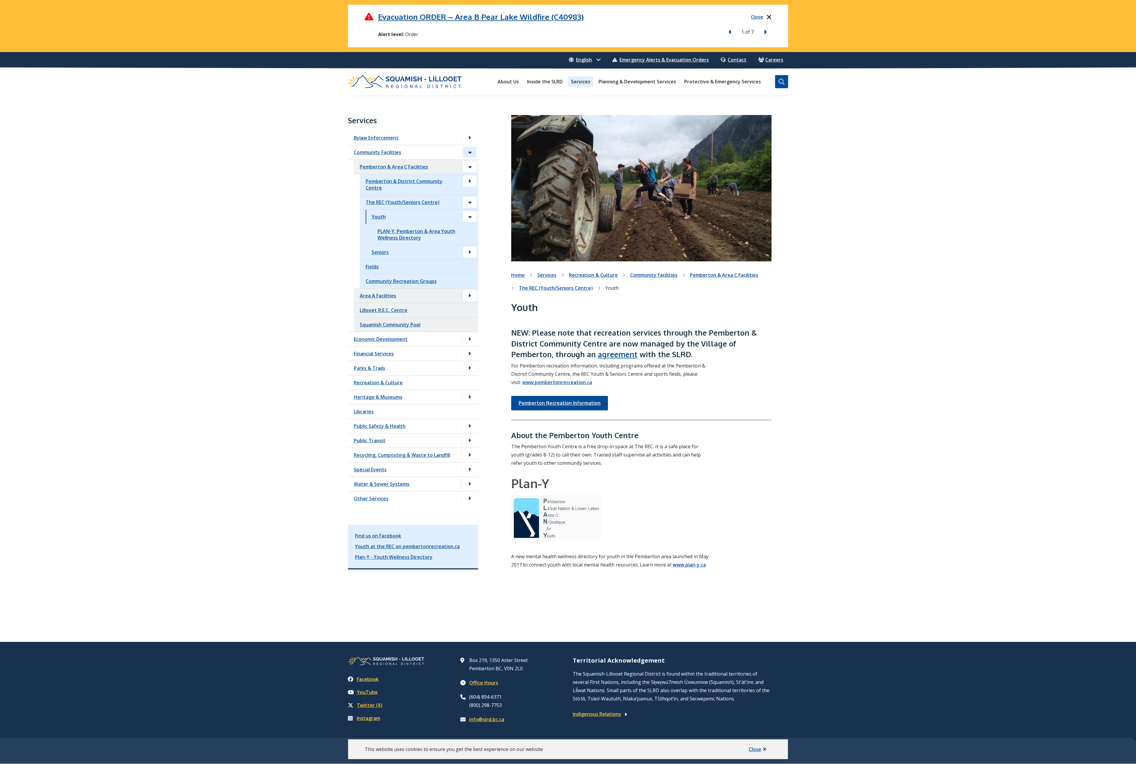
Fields (372, 266)
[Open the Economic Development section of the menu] (470, 339)
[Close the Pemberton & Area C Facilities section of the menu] (470, 166)
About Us (508, 81)
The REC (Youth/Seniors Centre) (403, 202)
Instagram (368, 718)
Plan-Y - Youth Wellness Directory (394, 557)
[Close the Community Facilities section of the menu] (470, 152)
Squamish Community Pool (390, 324)
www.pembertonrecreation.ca (557, 382)
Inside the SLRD (545, 81)
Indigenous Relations (597, 714)
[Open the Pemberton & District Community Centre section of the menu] (470, 181)
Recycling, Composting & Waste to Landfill (402, 455)
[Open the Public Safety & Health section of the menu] (470, 425)
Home (518, 275)
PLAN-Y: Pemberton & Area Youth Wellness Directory (416, 234)
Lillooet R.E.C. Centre (383, 310)
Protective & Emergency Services (722, 81)
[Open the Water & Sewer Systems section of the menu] (470, 483)
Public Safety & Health (380, 426)
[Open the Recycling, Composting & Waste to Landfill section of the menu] (470, 454)
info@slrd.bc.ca (486, 719)
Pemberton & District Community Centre (404, 184)
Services (580, 81)
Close (755, 749)
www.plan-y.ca (689, 564)
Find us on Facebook (378, 535)
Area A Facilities (378, 295)
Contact (737, 59)
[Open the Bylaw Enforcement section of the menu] (470, 137)
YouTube (367, 692)
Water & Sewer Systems (381, 484)
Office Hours (483, 682)
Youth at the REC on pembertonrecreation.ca (407, 546)
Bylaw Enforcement (376, 138)
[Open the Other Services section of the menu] (470, 498)
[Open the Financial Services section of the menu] (470, 353)
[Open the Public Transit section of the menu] (470, 440)
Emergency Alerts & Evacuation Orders (664, 59)
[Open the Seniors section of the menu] (470, 252)
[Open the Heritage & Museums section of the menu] (470, 396)
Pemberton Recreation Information (560, 403)
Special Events (370, 469)
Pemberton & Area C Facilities (394, 167)
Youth (379, 216)
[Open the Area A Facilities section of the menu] (470, 295)
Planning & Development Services (637, 81)
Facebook (368, 679)
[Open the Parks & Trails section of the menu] (470, 367)
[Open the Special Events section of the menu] (470, 469)
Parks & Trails (369, 368)
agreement (618, 354)
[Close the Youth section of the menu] (470, 216)
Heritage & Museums (378, 397)
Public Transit (369, 440)
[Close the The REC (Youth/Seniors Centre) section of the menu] (470, 202)
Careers (774, 59)
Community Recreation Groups (401, 281)
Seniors (380, 252)
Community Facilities (377, 152)
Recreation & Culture (378, 382)
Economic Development (381, 339)
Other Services (371, 498)
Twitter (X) (370, 705)
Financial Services (374, 353)
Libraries (364, 411)
